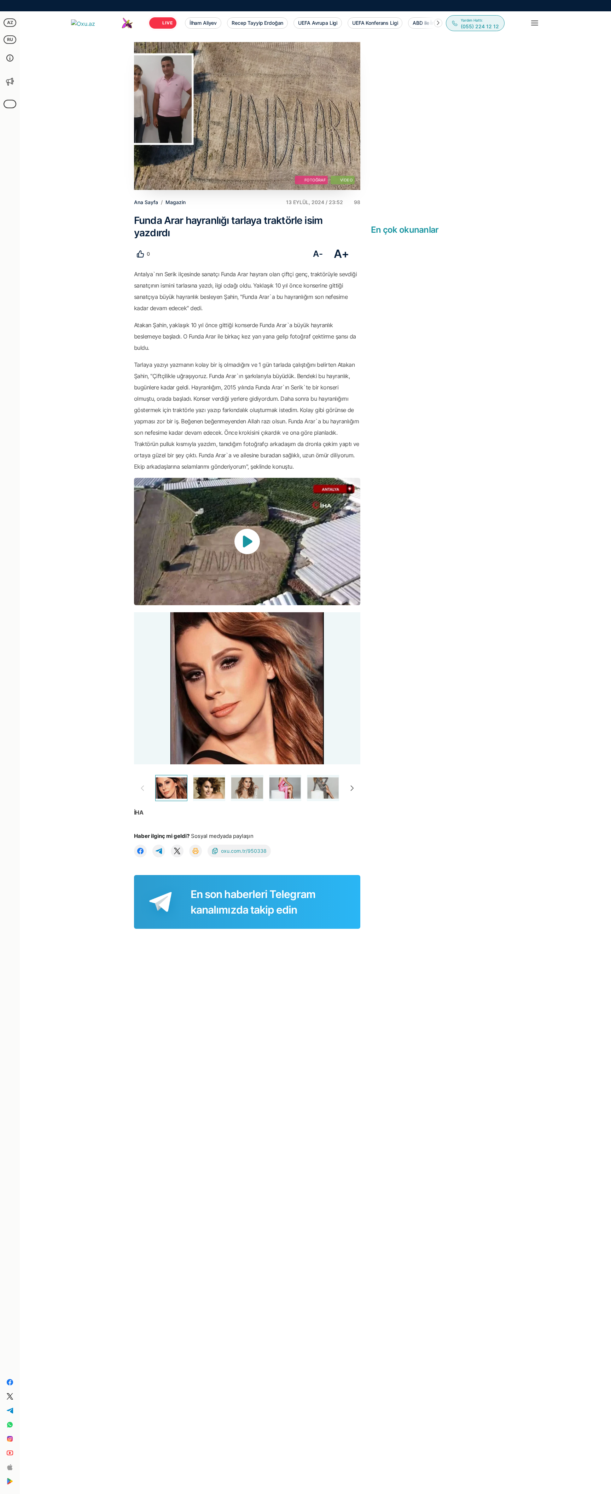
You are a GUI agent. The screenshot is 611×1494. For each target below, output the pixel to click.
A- (317, 254)
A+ (341, 254)
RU (10, 39)
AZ (10, 22)
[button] (438, 23)
